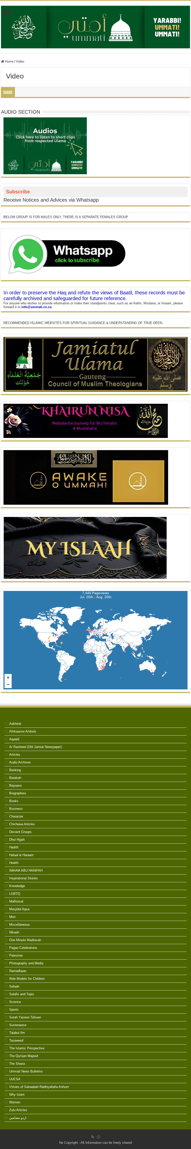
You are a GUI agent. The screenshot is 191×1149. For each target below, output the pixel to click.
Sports (14, 1009)
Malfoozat (16, 901)
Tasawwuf (16, 1040)
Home (8, 61)
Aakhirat (15, 724)
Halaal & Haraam (21, 855)
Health (13, 863)
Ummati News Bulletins (26, 1071)
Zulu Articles (18, 1110)
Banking (15, 770)
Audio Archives (20, 762)
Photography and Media (26, 963)
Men (12, 917)
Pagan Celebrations (23, 948)
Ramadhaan (17, 971)
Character (16, 816)
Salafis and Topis (21, 994)
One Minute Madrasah (25, 940)
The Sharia (17, 1064)
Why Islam (17, 1094)
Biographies (17, 793)
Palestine (16, 955)
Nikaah (14, 932)
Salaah (14, 986)
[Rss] (93, 1137)
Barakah (15, 778)
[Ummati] (95, 26)
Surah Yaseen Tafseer (25, 1017)
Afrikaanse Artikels (22, 731)
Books (13, 801)
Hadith (13, 847)
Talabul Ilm (17, 1033)
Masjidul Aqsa (19, 909)
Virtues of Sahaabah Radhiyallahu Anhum (39, 1087)
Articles (14, 754)
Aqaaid (14, 739)
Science (15, 1002)
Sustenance (17, 1025)
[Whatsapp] (98, 1137)
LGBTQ (14, 894)
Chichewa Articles (22, 824)
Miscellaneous (19, 924)
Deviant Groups (20, 832)
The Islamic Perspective (26, 1048)
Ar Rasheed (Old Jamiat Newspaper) (35, 747)
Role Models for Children (27, 979)
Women (14, 1102)
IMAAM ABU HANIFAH (26, 870)
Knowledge (17, 886)
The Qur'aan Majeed (23, 1056)
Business (16, 809)
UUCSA (14, 1079)
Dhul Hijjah (17, 839)
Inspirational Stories (23, 878)
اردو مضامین (17, 1118)
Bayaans (15, 785)
